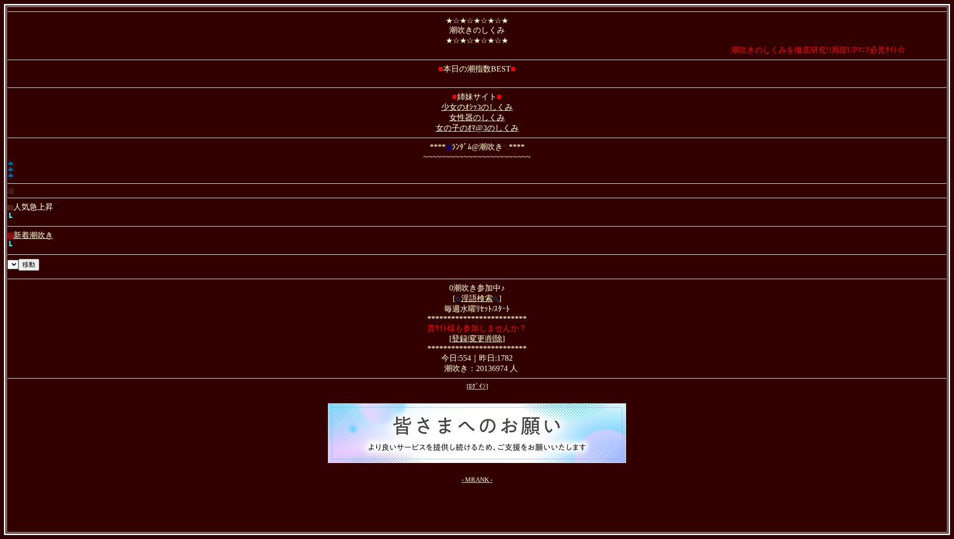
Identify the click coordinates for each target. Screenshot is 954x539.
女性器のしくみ (477, 117)
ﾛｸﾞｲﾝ (477, 386)
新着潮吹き (33, 235)
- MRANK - (477, 479)
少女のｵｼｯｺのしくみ (477, 107)
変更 (477, 338)
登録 (460, 338)
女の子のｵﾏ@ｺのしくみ (477, 128)
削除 (494, 338)
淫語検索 (477, 298)
